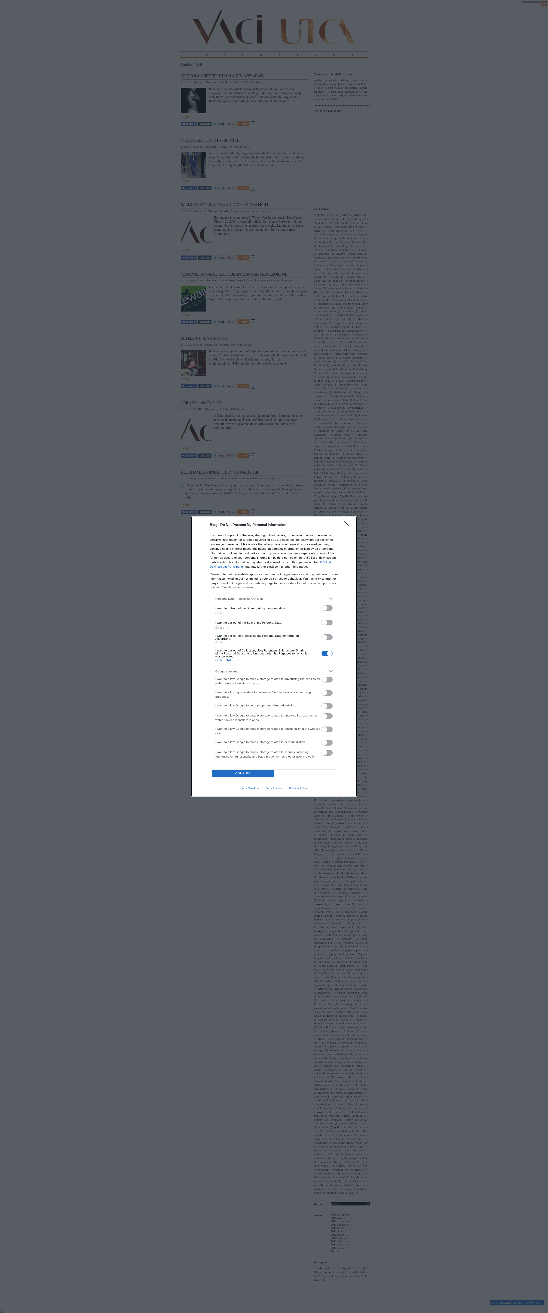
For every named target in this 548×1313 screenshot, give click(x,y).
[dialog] (274, 656)
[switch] (327, 608)
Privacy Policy (298, 788)
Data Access (274, 788)
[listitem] (274, 598)
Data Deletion (250, 788)
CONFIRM (243, 773)
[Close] (348, 525)
